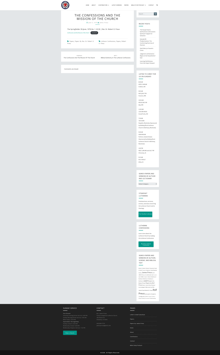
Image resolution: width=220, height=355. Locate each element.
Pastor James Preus (146, 285)
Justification (148, 275)
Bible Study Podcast (137, 5)
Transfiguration (142, 296)
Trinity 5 (140, 298)
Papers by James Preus (137, 323)
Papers (126, 5)
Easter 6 (144, 270)
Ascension (152, 268)
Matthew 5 (154, 276)
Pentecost (153, 285)
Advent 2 (144, 268)
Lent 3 (140, 276)
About (94, 5)
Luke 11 (146, 276)
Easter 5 (141, 270)
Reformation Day (149, 287)
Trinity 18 (147, 298)
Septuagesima (148, 294)
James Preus (103, 22)
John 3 (153, 272)
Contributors (103, 5)
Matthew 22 (150, 278)
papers (118, 41)
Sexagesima (153, 294)
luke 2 (142, 277)
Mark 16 (149, 276)
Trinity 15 (143, 298)
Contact (151, 5)
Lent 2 (155, 275)
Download (94, 33)
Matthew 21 (145, 278)
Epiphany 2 (148, 270)
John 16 (140, 275)
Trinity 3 (153, 296)
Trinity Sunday (153, 298)
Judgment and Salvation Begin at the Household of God (147, 56)
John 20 (144, 275)
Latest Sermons (117, 5)
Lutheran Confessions (108, 41)
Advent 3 (148, 268)
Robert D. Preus (148, 290)
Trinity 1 (146, 296)
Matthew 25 (141, 281)
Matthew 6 (141, 278)
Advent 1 (140, 268)
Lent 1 (153, 275)
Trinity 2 (150, 296)
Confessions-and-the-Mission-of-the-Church (78, 33)
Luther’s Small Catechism (137, 314)
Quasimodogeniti (142, 287)
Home (87, 5)
